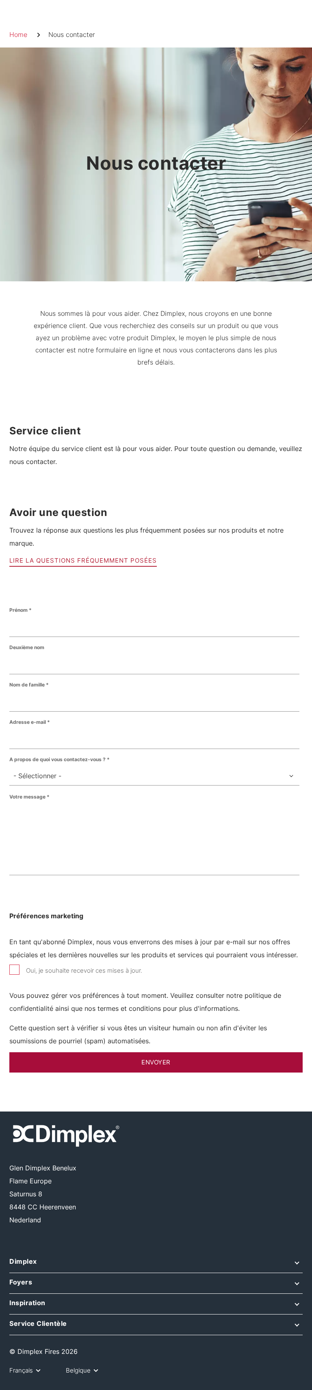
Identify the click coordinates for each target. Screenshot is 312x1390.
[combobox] (154, 776)
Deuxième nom (26, 647)
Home (18, 34)
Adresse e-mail (27, 722)
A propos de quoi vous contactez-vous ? (57, 759)
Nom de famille (27, 685)
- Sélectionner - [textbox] (37, 776)
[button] (156, 1264)
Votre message (27, 797)
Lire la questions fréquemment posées (83, 560)
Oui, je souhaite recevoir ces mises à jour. (84, 970)
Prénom (18, 610)
